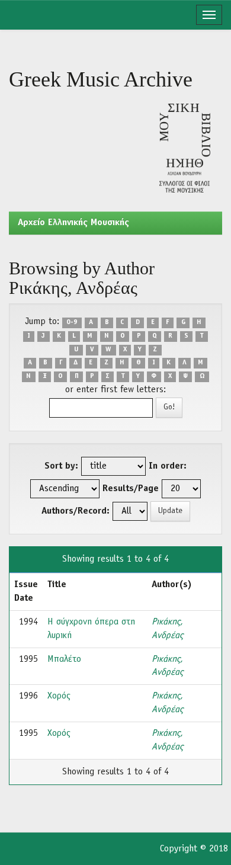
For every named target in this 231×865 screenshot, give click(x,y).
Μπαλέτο (64, 659)
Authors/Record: (75, 511)
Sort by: (61, 466)
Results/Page (130, 489)
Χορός (58, 696)
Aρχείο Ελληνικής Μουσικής (73, 223)
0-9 (72, 322)
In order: (168, 466)
